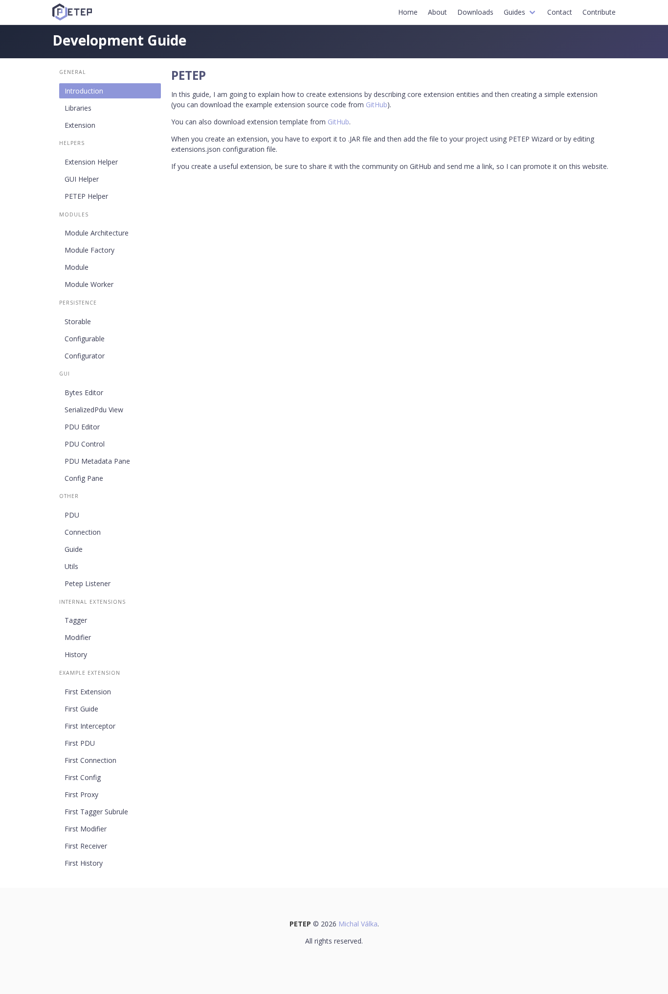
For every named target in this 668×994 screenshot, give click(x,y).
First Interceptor (90, 726)
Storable (78, 321)
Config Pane (84, 478)
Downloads (475, 12)
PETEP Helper (86, 196)
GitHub (376, 104)
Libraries (78, 108)
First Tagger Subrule (96, 811)
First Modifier (86, 828)
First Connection (90, 760)
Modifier (78, 637)
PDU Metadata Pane (97, 461)
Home (408, 12)
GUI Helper (82, 179)
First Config (83, 777)
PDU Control (85, 444)
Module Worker (89, 284)
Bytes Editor (84, 392)
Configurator (85, 355)
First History (84, 863)
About (437, 12)
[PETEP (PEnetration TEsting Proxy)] (72, 12)
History (76, 654)
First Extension (88, 691)
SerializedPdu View (94, 409)
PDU (72, 515)
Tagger (76, 620)
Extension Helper (91, 161)
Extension (80, 125)
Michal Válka (358, 923)
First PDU (80, 743)
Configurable (85, 338)
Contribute (599, 12)
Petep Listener (88, 583)
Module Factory (89, 250)
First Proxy (81, 794)
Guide (74, 549)
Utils (71, 566)
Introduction (84, 90)
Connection (83, 532)
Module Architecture (97, 232)
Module (77, 267)
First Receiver (86, 846)
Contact (559, 12)
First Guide (81, 708)
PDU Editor (82, 426)
